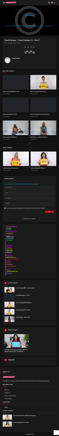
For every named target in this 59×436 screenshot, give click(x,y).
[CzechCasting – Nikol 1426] (9, 319)
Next (54, 163)
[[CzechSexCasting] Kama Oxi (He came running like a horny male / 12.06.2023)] (16, 341)
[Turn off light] (25, 47)
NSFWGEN (9, 245)
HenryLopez (16, 58)
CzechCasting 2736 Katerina (10, 168)
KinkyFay (9, 247)
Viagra (8, 254)
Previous (5, 163)
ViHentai (9, 229)
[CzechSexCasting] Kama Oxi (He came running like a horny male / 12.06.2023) (16, 350)
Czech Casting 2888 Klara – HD (11, 91)
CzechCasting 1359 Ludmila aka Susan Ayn (24, 415)
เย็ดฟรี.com (9, 240)
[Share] (33, 52)
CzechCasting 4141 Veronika (21, 422)
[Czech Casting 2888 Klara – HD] (16, 82)
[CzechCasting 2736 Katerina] (16, 159)
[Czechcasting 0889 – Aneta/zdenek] (9, 290)
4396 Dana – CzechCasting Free (38, 137)
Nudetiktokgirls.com (12, 231)
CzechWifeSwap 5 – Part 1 (23, 295)
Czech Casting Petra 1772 (10, 114)
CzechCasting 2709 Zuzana (23, 310)
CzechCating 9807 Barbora (37, 168)
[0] (25, 52)
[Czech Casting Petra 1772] (16, 105)
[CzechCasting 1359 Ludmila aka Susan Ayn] (7, 417)
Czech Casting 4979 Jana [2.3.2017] (39, 114)
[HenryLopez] (7, 60)
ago (9, 43)
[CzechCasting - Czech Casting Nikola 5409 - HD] (34, 47)
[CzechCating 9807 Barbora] (43, 159)
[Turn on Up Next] (28, 47)
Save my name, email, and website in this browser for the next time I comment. (25, 208)
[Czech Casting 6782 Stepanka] (9, 304)
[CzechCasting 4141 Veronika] (7, 424)
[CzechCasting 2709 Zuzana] (9, 312)
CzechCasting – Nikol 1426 (23, 317)
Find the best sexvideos (13, 259)
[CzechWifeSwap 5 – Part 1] (9, 297)
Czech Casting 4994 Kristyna (38, 91)
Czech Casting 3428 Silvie (10, 137)
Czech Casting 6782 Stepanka (24, 302)
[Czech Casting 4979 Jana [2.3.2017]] (43, 105)
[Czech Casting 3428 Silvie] (16, 128)
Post (49, 211)
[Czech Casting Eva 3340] (31, 47)
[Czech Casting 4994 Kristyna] (43, 82)
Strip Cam (9, 252)
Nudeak (9, 269)
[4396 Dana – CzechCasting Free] (43, 128)
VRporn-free (10, 236)
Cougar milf (10, 233)
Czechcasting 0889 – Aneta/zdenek (25, 288)
